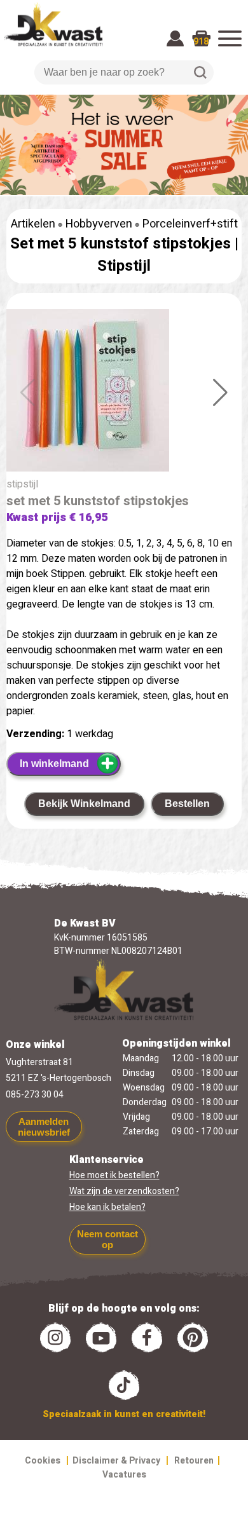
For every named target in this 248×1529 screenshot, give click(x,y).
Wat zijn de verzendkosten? (124, 1191)
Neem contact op (107, 1239)
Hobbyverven (98, 224)
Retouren (194, 1460)
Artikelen (33, 224)
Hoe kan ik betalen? (107, 1207)
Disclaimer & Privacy (116, 1460)
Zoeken (200, 72)
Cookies (42, 1460)
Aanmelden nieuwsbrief (44, 1127)
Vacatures (124, 1474)
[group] (124, 393)
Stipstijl (124, 266)
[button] (220, 393)
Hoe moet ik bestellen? (114, 1175)
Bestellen (187, 803)
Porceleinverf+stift (190, 224)
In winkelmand (54, 763)
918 (201, 41)
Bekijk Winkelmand (84, 803)
